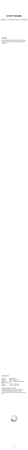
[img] (14, 6)
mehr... (3, 370)
